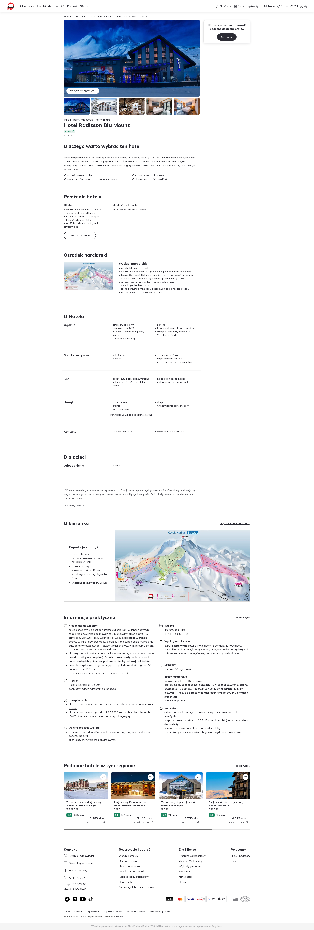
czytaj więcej (71, 169)
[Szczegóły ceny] (104, 822)
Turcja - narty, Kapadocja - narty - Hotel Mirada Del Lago (85, 776)
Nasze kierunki (81, 16)
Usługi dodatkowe (129, 866)
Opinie (183, 882)
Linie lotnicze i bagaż (131, 871)
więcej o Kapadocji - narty (235, 523)
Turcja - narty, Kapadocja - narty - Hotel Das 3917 (227, 776)
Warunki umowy (128, 855)
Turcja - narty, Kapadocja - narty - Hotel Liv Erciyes (180, 776)
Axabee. (119, 916)
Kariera (78, 911)
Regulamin (217, 926)
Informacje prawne (160, 911)
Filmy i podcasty (240, 855)
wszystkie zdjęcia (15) (82, 90)
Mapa (106, 119)
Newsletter (185, 876)
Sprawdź (226, 37)
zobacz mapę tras (175, 700)
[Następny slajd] (250, 799)
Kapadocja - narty (112, 16)
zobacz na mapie (80, 235)
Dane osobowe (128, 882)
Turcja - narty (96, 16)
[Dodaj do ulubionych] (103, 777)
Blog (233, 861)
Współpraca (92, 911)
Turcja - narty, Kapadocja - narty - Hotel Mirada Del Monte (132, 776)
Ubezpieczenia (128, 861)
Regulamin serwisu (113, 911)
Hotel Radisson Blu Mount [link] (135, 16)
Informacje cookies (137, 911)
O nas (67, 911)
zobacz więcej (242, 617)
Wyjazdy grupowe (190, 866)
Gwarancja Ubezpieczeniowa (136, 887)
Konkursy (184, 871)
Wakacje (68, 16)
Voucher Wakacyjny (191, 861)
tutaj (217, 728)
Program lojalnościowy (192, 855)
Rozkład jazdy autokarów (134, 876)
